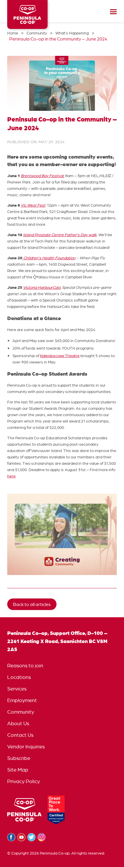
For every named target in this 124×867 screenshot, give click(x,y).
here (11, 476)
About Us (18, 723)
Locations (19, 677)
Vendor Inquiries (26, 746)
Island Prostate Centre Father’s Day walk (60, 234)
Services (17, 688)
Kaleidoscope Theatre (60, 355)
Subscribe (18, 758)
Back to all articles (32, 604)
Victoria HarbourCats (42, 287)
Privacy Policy (23, 781)
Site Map (17, 769)
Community (20, 711)
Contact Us (20, 735)
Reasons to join (25, 665)
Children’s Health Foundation (49, 257)
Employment (22, 700)
